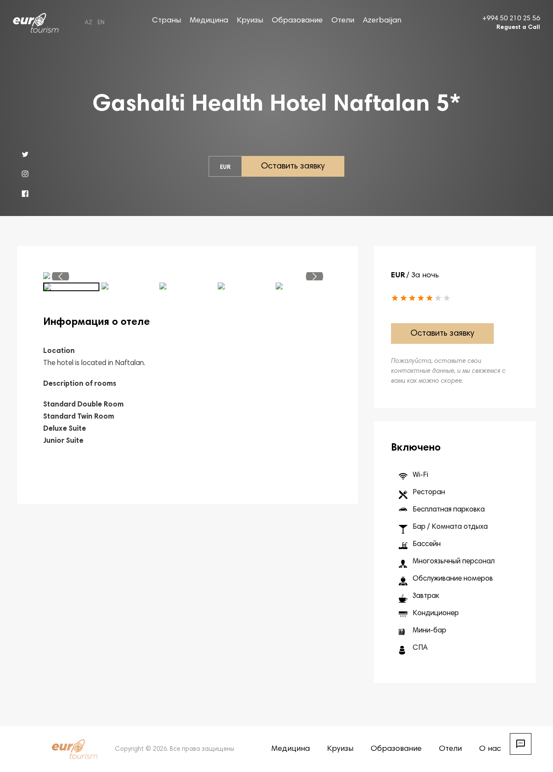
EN (101, 23)
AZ (88, 23)
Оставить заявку (293, 166)
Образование (297, 21)
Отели (342, 21)
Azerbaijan (382, 21)
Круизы (250, 21)
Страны (166, 21)
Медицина (209, 21)
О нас (490, 749)
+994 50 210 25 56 (511, 18)
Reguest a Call (518, 28)
